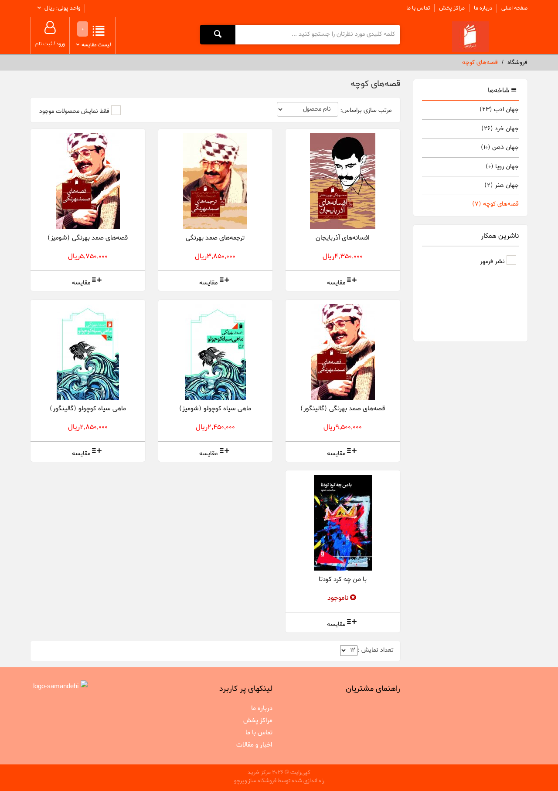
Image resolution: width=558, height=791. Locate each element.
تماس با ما (418, 8)
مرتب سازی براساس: (365, 110)
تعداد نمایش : (375, 650)
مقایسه (336, 282)
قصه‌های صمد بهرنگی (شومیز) (88, 238)
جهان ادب (499, 109)
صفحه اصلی (514, 8)
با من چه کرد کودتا (343, 579)
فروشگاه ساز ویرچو (255, 781)
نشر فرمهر (493, 261)
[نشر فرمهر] (470, 36)
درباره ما (483, 8)
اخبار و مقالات (254, 745)
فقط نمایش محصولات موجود (74, 111)
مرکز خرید (259, 772)
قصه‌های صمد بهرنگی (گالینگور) (342, 408)
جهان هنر (501, 185)
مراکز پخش (452, 8)
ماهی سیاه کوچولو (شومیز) (215, 408)
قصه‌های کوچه (495, 204)
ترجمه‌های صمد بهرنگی (215, 238)
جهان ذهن (500, 147)
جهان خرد (500, 128)
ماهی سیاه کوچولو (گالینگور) (88, 408)
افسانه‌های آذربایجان (343, 238)
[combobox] (317, 34)
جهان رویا (502, 166)
